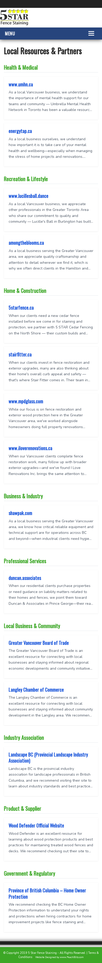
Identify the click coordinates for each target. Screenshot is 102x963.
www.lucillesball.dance (28, 195)
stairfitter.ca (20, 354)
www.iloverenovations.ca (30, 448)
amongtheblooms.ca (26, 242)
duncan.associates (25, 577)
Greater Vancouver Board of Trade (39, 642)
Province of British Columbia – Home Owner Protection (47, 893)
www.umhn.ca (21, 84)
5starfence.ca (21, 307)
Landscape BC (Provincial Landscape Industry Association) (48, 757)
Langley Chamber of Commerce (36, 689)
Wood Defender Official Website (36, 825)
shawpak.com (20, 513)
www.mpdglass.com (26, 401)
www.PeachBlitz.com (72, 957)
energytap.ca (20, 130)
